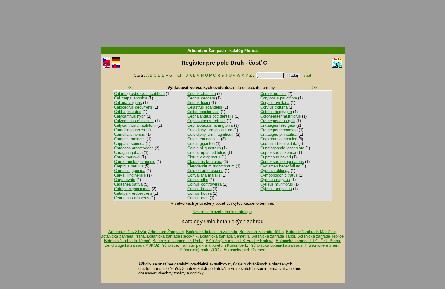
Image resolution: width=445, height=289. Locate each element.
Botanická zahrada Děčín (261, 231)
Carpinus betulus (128, 166)
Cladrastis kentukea (204, 161)
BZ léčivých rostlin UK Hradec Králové (239, 241)
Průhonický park (194, 250)
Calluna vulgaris (128, 102)
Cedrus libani (198, 102)
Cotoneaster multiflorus (280, 116)
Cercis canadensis (203, 139)
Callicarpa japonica (130, 98)
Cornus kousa (199, 193)
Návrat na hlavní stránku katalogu (222, 211)
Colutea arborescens (205, 170)
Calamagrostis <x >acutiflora (139, 93)
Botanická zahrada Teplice (320, 236)
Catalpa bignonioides (132, 189)
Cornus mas (198, 198)
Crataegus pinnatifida (278, 134)
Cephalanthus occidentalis (210, 116)
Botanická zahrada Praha (123, 236)
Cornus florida (199, 189)
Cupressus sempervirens (282, 161)
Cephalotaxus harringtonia (210, 125)
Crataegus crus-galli (277, 121)
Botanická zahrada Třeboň (127, 241)
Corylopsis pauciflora (278, 98)
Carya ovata (124, 179)
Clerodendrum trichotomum (211, 166)
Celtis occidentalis (203, 111)
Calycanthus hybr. (130, 116)
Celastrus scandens (204, 107)
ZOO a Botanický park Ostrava (238, 250)
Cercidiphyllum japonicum (209, 130)
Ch (179, 75)
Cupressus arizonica (278, 152)
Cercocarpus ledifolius (206, 152)
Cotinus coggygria (276, 111)
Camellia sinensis (129, 134)
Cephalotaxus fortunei (206, 121)
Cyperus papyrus (275, 179)
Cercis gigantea (201, 143)
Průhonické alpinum (322, 245)
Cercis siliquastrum (204, 148)
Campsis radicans (130, 139)
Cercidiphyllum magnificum (211, 134)
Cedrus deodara (201, 98)
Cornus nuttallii (273, 93)
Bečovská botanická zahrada (211, 231)
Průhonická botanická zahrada (275, 245)
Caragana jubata (128, 152)
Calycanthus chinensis (134, 121)
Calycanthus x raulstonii (135, 125)
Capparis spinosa (129, 143)
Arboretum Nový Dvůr (127, 231)
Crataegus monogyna (279, 130)
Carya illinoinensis (130, 175)
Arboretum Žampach (206, 50)
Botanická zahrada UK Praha (178, 241)
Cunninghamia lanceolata (282, 148)
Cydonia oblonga (274, 170)
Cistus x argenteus (203, 157)
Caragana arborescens (133, 148)
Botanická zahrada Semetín (224, 236)
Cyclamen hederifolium (280, 166)
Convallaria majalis (203, 175)
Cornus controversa (204, 184)
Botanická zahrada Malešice (311, 231)
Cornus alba (197, 179)
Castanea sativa (128, 184)
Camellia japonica (129, 130)
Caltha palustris (127, 111)
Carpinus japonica (129, 170)
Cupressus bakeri (275, 157)
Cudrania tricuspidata (278, 143)
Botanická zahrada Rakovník (172, 236)
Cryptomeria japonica (278, 139)
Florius (251, 50)
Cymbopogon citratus (279, 175)
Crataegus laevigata (277, 125)
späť (308, 75)
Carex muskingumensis (134, 161)
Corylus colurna (274, 107)
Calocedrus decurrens (133, 107)
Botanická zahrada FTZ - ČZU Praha (308, 241)
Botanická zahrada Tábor (273, 236)
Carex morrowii (127, 157)
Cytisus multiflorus (276, 184)
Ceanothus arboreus (131, 198)
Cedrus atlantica (201, 93)
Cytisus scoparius (276, 189)
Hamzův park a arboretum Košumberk (213, 245)
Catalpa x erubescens (133, 193)
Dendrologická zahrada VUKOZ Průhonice (141, 245)
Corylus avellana (274, 102)
